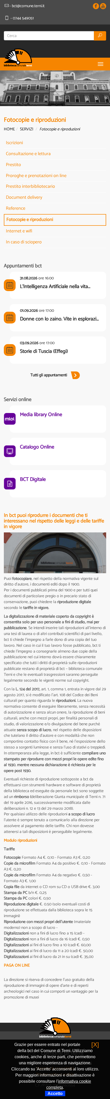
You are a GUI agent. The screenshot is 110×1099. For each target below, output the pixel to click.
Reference (15, 208)
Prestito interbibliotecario (30, 186)
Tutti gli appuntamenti (48, 375)
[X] (95, 1044)
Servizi (26, 129)
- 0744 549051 (21, 18)
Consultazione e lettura (28, 154)
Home (9, 129)
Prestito (13, 165)
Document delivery (24, 197)
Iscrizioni (14, 143)
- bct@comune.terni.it (27, 6)
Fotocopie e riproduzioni (29, 219)
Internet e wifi (19, 231)
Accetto (55, 1093)
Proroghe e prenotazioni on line (36, 176)
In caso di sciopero (24, 242)
